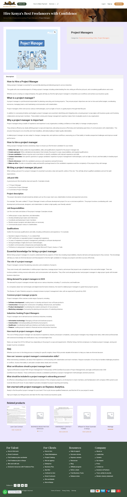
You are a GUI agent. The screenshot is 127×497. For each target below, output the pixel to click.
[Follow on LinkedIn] (22, 485)
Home (5, 18)
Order (10, 18)
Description (10, 76)
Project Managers (32, 18)
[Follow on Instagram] (26, 485)
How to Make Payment (40, 4)
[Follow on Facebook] (15, 485)
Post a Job (22, 4)
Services (51, 4)
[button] (54, 32)
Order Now (119, 4)
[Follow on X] (18, 485)
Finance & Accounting (19, 18)
